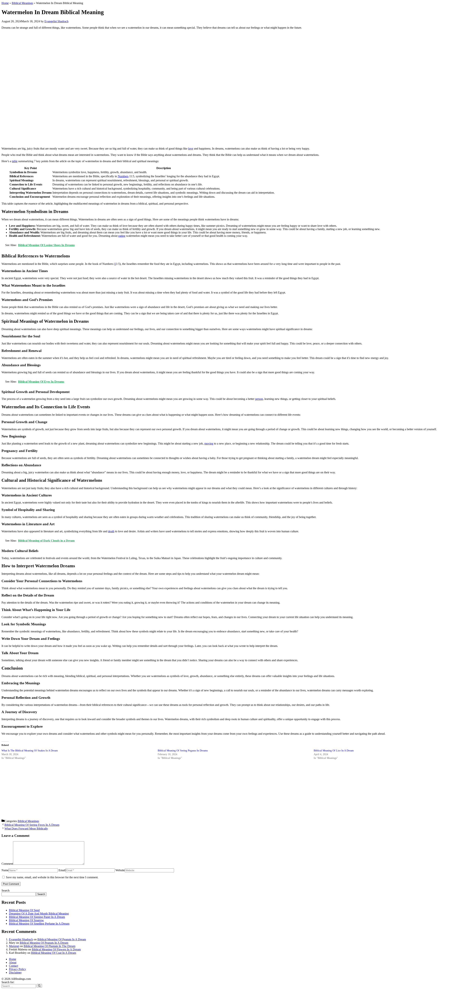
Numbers (123, 176)
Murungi (14, 946)
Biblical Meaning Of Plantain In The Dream (49, 946)
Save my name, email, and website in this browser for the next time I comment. (52, 877)
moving (208, 443)
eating (121, 235)
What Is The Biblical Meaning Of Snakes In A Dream (29, 750)
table (14, 161)
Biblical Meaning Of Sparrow (26, 920)
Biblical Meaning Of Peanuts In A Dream (61, 939)
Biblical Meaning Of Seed (24, 910)
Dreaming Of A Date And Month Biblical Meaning (39, 913)
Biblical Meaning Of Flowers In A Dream (56, 949)
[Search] (39, 985)
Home (5, 3)
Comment (7, 863)
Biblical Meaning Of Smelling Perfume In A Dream (39, 923)
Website (120, 870)
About (12, 962)
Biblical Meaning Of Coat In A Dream (53, 952)
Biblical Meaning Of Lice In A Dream (334, 750)
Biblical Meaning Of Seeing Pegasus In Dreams (183, 750)
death (111, 531)
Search (5, 890)
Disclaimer (15, 972)
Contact (13, 965)
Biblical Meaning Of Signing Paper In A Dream (37, 916)
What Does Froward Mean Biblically (26, 828)
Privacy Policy (17, 969)
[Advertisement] (113, 88)
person (259, 398)
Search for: (7, 982)
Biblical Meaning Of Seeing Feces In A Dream (31, 824)
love (190, 148)
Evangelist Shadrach (21, 939)
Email (62, 870)
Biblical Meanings (22, 3)
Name (5, 870)
